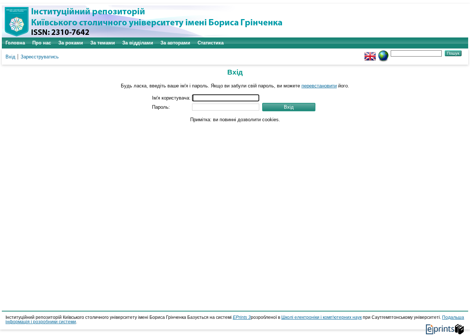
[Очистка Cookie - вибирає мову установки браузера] (383, 53)
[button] (288, 107)
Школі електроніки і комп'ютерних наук (321, 317)
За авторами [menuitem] (175, 43)
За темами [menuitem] (102, 43)
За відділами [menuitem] (137, 43)
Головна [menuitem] (15, 43)
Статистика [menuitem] (211, 43)
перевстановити (319, 86)
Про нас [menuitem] (41, 43)
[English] (370, 53)
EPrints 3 (242, 317)
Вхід (10, 57)
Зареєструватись (40, 57)
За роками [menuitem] (70, 43)
